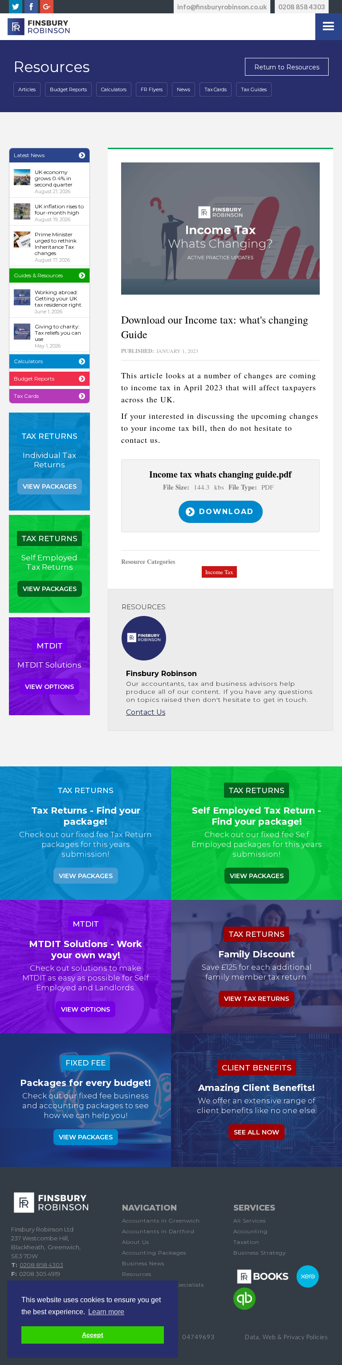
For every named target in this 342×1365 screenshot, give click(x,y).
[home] (36, 26)
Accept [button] (92, 1334)
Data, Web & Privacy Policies (286, 1337)
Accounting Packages (154, 1252)
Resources (136, 1274)
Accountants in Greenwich (161, 1220)
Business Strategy (259, 1252)
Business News (143, 1263)
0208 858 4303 (301, 7)
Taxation (246, 1242)
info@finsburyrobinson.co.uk (222, 7)
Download (226, 511)
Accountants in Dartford (158, 1231)
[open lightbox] (220, 228)
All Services (249, 1220)
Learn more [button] (106, 1312)
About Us (135, 1242)
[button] (328, 26)
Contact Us (145, 712)
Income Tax (219, 572)
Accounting (250, 1231)
